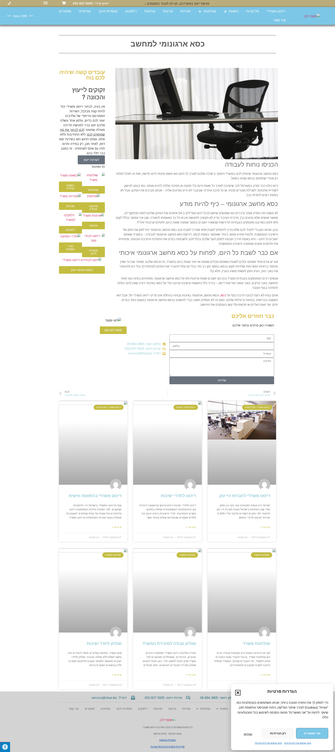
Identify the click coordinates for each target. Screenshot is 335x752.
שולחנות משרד (256, 644)
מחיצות (149, 11)
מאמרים (65, 11)
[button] (238, 693)
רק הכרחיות (278, 733)
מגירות (185, 11)
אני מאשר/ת (312, 733)
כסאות (233, 11)
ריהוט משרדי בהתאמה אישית (95, 496)
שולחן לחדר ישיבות (104, 644)
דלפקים (131, 11)
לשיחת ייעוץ (91, 160)
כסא (223, 295)
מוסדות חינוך (107, 11)
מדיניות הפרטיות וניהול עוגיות (168, 747)
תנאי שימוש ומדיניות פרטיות (297, 743)
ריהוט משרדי (276, 11)
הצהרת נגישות (167, 740)
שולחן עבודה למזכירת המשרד (169, 644)
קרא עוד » (265, 527)
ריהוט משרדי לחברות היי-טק (244, 496)
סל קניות (252, 11)
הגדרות (248, 734)
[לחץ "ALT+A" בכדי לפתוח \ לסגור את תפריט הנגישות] (5, 747)
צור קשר (279, 20)
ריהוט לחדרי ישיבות (178, 496)
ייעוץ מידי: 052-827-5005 (91, 3)
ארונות (168, 11)
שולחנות (210, 11)
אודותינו (85, 11)
